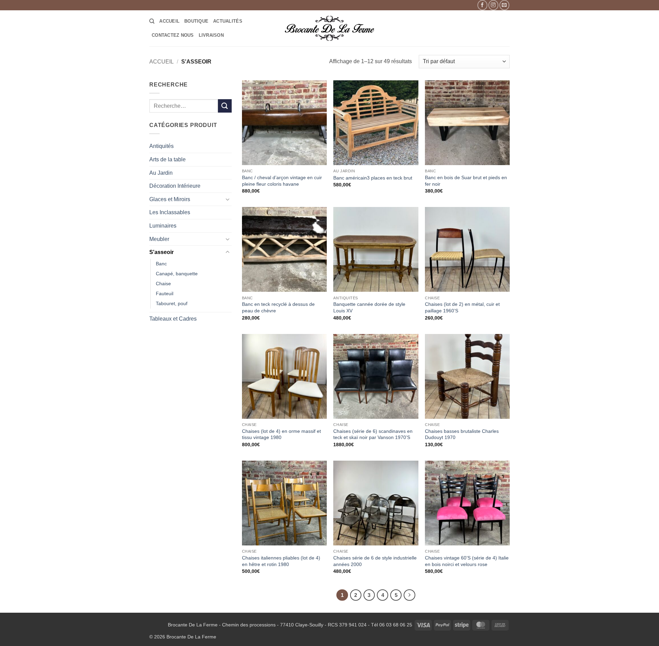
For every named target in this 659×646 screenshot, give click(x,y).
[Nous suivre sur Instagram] (493, 5)
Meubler (159, 239)
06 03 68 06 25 (395, 624)
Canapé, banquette (177, 273)
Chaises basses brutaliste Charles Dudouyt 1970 (462, 434)
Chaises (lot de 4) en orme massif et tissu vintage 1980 (281, 434)
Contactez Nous (173, 35)
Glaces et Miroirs (169, 199)
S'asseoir (161, 252)
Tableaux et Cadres (173, 319)
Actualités (227, 21)
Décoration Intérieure (174, 186)
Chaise (163, 283)
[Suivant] (409, 595)
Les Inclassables (169, 212)
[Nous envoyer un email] (504, 5)
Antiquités (161, 146)
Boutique (196, 21)
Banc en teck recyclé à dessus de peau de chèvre (278, 307)
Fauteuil (164, 293)
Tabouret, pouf (171, 303)
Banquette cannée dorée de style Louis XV (369, 307)
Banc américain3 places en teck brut (372, 178)
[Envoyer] (225, 106)
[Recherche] (151, 21)
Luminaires (162, 226)
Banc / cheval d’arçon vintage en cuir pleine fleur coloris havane (282, 181)
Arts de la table (167, 159)
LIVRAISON (211, 35)
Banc (161, 263)
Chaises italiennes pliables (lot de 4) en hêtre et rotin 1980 (281, 561)
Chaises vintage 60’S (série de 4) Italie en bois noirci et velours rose (467, 561)
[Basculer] (227, 199)
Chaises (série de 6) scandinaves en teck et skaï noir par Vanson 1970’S (373, 434)
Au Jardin (161, 173)
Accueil (169, 21)
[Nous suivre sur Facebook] (482, 5)
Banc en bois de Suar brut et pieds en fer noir (466, 181)
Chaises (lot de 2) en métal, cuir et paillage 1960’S (462, 307)
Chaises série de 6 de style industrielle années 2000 (375, 561)
